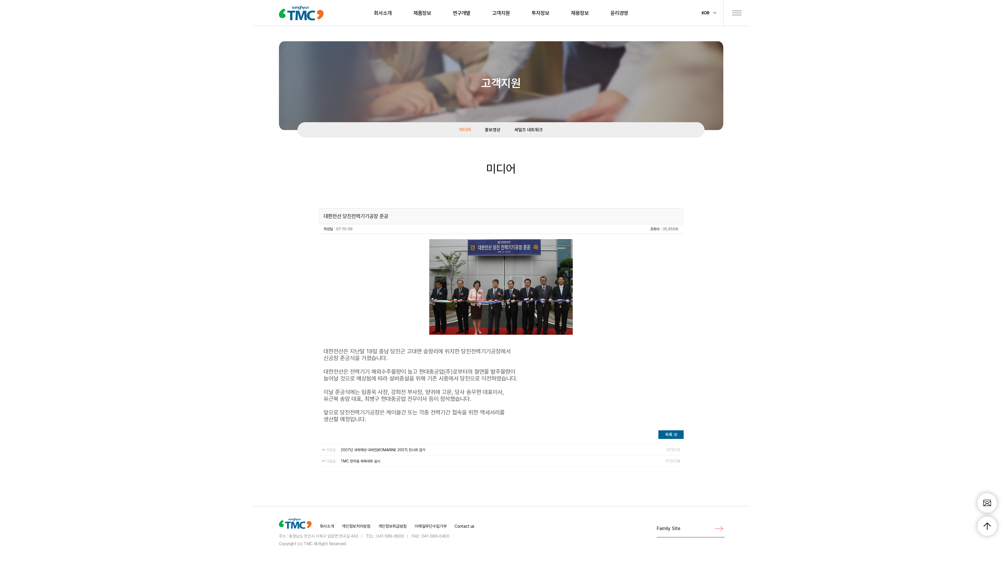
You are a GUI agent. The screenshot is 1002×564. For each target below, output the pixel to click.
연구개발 (461, 13)
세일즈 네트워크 (528, 129)
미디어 (465, 129)
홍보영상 (492, 129)
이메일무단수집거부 (431, 526)
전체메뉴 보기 (737, 13)
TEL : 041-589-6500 (385, 536)
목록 (668, 434)
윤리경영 (619, 13)
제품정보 (422, 13)
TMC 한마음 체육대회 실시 (360, 461)
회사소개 (383, 13)
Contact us (464, 526)
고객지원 (501, 13)
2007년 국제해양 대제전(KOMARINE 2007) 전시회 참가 (383, 450)
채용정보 (580, 13)
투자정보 (540, 13)
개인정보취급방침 (392, 526)
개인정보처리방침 (356, 526)
